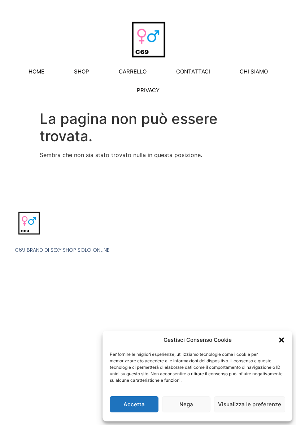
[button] (281, 340)
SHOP (81, 71)
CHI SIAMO (254, 71)
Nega (186, 404)
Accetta (134, 404)
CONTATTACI (193, 71)
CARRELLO (133, 71)
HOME (36, 71)
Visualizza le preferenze (249, 404)
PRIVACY (148, 90)
